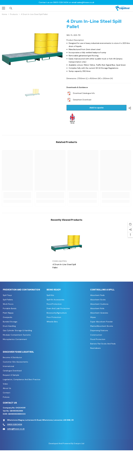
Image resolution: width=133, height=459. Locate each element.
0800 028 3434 (14, 424)
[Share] (129, 108)
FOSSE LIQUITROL (59, 261)
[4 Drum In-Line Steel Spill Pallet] (66, 243)
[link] (17, 196)
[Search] (10, 8)
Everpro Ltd (79, 443)
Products (14, 14)
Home (4, 14)
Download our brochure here (66, 2)
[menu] (3, 8)
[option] (66, 2)
